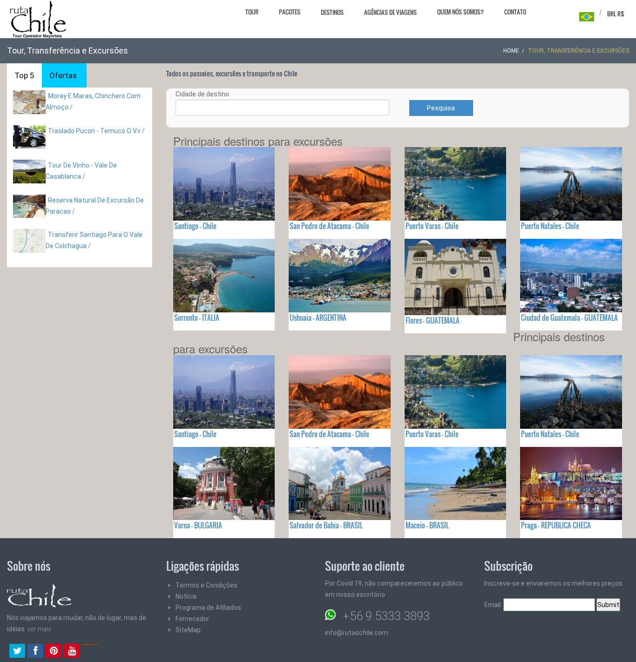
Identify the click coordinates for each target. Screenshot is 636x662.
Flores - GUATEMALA (433, 320)
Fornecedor (193, 618)
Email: (493, 604)
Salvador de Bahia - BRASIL (326, 525)
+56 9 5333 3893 (386, 616)
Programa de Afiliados (208, 607)
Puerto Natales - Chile (550, 226)
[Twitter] (17, 652)
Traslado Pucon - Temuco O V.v (94, 131)
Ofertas (63, 75)
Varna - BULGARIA (198, 525)
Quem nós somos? (460, 11)
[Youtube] (72, 652)
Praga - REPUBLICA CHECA (556, 525)
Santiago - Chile (195, 226)
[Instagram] (90, 652)
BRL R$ (615, 13)
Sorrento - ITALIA (196, 317)
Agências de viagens (390, 12)
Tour (251, 11)
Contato (515, 11)
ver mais (39, 629)
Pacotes (289, 11)
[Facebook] (35, 652)
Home (511, 50)
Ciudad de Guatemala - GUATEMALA (569, 317)
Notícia (186, 596)
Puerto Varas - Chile (432, 226)
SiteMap (188, 630)
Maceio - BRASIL (427, 525)
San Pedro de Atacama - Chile (329, 226)
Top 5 (24, 75)
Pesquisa (441, 108)
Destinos (332, 12)
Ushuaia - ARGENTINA (318, 317)
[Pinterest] (53, 652)
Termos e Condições (206, 585)
